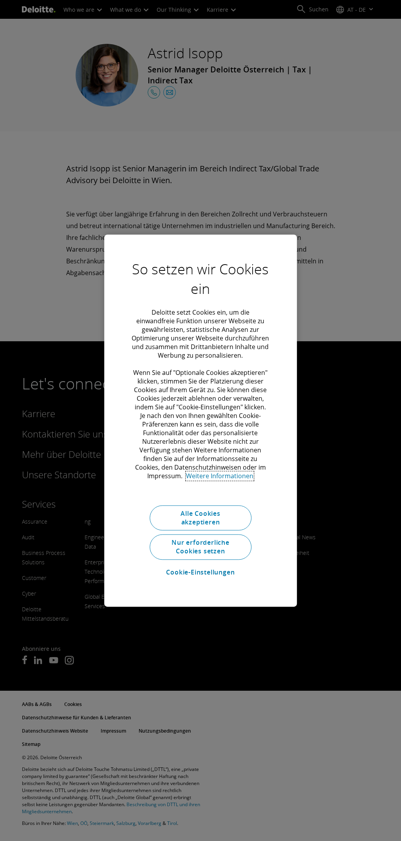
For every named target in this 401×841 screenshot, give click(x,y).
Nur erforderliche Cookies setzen (200, 546)
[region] (200, 420)
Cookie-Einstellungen (200, 572)
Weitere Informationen (219, 476)
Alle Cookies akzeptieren (200, 517)
